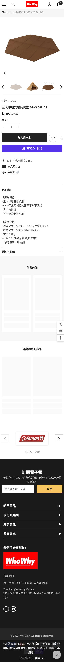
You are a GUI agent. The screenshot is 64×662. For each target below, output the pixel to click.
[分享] (59, 138)
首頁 (4, 12)
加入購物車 (24, 137)
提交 (49, 489)
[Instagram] (13, 609)
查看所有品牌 (32, 452)
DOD (13, 100)
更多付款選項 (32, 154)
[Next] (61, 87)
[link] (16, 319)
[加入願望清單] (53, 138)
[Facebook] (6, 609)
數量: (5, 120)
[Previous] (2, 87)
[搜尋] (13, 4)
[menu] (4, 4)
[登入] (49, 4)
